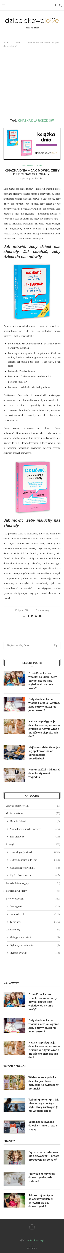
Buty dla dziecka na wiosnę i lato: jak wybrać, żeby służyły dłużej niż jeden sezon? (44, 705)
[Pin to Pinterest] (36, 616)
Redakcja (39, 178)
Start (6, 42)
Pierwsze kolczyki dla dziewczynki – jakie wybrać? (41, 1177)
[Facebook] (55, 5)
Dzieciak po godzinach (35, 852)
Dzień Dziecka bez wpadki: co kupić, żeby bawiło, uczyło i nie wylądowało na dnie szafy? (42, 681)
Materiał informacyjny (33, 883)
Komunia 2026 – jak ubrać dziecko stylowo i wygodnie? (44, 773)
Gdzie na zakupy (33, 813)
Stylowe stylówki (35, 953)
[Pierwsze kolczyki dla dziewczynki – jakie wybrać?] (14, 1179)
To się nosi (35, 922)
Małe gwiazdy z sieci (35, 937)
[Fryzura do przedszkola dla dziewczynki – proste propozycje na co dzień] (14, 1157)
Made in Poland (35, 821)
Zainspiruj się (33, 929)
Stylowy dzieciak (33, 898)
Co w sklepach (35, 914)
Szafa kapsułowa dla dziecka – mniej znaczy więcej (42, 1125)
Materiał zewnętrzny (33, 891)
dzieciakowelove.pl (36, 1240)
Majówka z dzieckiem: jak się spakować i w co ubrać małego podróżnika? (44, 753)
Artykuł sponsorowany (33, 805)
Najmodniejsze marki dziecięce (35, 829)
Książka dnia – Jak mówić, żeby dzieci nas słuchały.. (32, 172)
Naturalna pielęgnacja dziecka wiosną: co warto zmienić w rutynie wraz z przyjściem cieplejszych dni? (44, 729)
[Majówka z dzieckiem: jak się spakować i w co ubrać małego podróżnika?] (14, 752)
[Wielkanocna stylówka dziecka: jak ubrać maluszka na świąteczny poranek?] (14, 1082)
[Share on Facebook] (28, 616)
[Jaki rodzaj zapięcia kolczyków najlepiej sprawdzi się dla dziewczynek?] (14, 1200)
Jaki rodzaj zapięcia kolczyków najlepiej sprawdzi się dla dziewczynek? (40, 1201)
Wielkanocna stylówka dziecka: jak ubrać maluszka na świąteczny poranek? (43, 1083)
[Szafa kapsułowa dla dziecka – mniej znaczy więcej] (14, 1127)
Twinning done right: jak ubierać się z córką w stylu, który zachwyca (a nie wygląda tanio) (43, 1105)
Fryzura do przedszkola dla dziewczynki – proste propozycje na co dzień (43, 1156)
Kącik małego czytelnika (32, 165)
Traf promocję (35, 836)
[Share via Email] (40, 616)
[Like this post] (24, 616)
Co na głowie (35, 906)
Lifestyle (33, 844)
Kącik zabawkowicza (35, 875)
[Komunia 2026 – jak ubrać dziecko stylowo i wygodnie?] (14, 775)
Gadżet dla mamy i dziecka (35, 860)
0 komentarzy (42, 610)
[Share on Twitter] (32, 616)
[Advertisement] (32, 83)
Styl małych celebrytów (35, 945)
